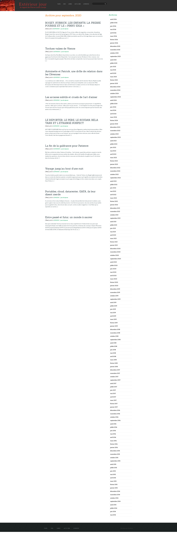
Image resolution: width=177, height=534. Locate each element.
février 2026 (114, 39)
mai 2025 (113, 70)
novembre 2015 (115, 454)
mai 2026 (113, 29)
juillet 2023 (113, 144)
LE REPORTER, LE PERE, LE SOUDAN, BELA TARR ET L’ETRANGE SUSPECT (71, 121)
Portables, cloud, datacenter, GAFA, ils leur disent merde (70, 193)
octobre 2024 (114, 93)
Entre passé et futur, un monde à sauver (68, 217)
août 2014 (113, 505)
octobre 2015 (114, 457)
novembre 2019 (115, 292)
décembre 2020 (115, 248)
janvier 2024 (114, 124)
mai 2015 (113, 474)
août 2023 (113, 141)
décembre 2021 (115, 208)
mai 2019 (113, 312)
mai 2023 (113, 151)
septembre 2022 (115, 178)
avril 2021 (113, 235)
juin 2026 (113, 26)
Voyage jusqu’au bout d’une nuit (64, 168)
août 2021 (113, 221)
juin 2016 (113, 430)
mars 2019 (113, 319)
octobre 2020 (114, 255)
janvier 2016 (114, 447)
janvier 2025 (114, 83)
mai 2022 (113, 191)
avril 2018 (113, 356)
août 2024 (113, 100)
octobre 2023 (114, 134)
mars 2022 (113, 198)
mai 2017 (113, 393)
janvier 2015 (114, 488)
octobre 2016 (114, 417)
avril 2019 (113, 316)
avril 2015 (113, 478)
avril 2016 (113, 437)
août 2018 (113, 343)
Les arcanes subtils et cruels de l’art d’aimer (71, 97)
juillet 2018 (113, 346)
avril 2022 (113, 194)
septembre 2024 (115, 97)
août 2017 (113, 383)
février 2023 (114, 161)
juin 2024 (113, 107)
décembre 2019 (115, 289)
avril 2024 (113, 114)
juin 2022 (113, 188)
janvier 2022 (114, 205)
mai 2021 (113, 232)
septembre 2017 (115, 380)
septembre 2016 (115, 420)
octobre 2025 (114, 53)
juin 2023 (113, 147)
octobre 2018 (114, 336)
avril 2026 (113, 33)
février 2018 (114, 363)
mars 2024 (113, 117)
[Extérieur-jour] (7, 10)
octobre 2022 (114, 174)
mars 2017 (113, 400)
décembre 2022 (115, 168)
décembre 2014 (115, 491)
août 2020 (113, 262)
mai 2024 (113, 110)
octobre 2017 (114, 376)
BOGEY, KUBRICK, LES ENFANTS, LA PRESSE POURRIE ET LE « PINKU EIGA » (73, 24)
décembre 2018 (115, 329)
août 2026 (113, 19)
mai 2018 (113, 353)
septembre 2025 (115, 56)
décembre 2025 (115, 46)
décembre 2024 (115, 87)
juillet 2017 (113, 387)
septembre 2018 (115, 339)
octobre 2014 (114, 498)
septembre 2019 (115, 299)
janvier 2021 (114, 245)
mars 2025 (113, 77)
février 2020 (114, 282)
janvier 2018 (114, 366)
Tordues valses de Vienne (60, 48)
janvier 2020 (114, 285)
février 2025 (114, 80)
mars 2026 (113, 36)
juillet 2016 (113, 427)
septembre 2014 (115, 501)
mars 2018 (113, 360)
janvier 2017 (114, 407)
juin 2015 (113, 471)
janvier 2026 (114, 43)
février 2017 (113, 403)
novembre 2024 (115, 90)
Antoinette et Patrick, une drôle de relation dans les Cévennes (73, 73)
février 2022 (114, 201)
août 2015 (113, 464)
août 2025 (113, 60)
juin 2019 (113, 309)
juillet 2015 (113, 468)
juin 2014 (113, 511)
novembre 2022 (115, 171)
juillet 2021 (113, 225)
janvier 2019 (114, 326)
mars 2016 (113, 441)
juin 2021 (113, 228)
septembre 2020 (115, 259)
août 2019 (113, 302)
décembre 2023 (115, 127)
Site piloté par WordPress (126, 528)
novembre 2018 (115, 333)
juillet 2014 (113, 508)
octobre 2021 (114, 215)
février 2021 (113, 242)
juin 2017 (113, 390)
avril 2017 (113, 397)
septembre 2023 (115, 137)
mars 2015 (113, 481)
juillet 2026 (113, 23)
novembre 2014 (115, 494)
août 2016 (113, 424)
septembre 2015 (115, 461)
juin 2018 (113, 350)
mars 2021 (113, 238)
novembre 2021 (115, 211)
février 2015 (113, 484)
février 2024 (114, 120)
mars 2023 (113, 157)
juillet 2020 (114, 265)
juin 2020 (113, 269)
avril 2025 (113, 73)
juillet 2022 (113, 184)
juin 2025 (113, 66)
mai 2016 (113, 434)
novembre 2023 (115, 130)
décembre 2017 (115, 370)
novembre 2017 (115, 373)
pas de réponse (64, 28)
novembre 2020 (115, 252)
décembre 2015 (115, 451)
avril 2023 (113, 154)
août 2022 (113, 181)
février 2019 (114, 323)
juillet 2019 (113, 306)
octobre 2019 (114, 296)
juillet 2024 (113, 103)
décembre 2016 (115, 410)
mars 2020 (113, 279)
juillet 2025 (113, 63)
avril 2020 (113, 275)
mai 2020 (113, 272)
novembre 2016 (115, 414)
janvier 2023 (114, 164)
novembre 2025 (115, 50)
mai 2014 (113, 515)
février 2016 (114, 444)
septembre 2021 (115, 218)
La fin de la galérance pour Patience (66, 145)
